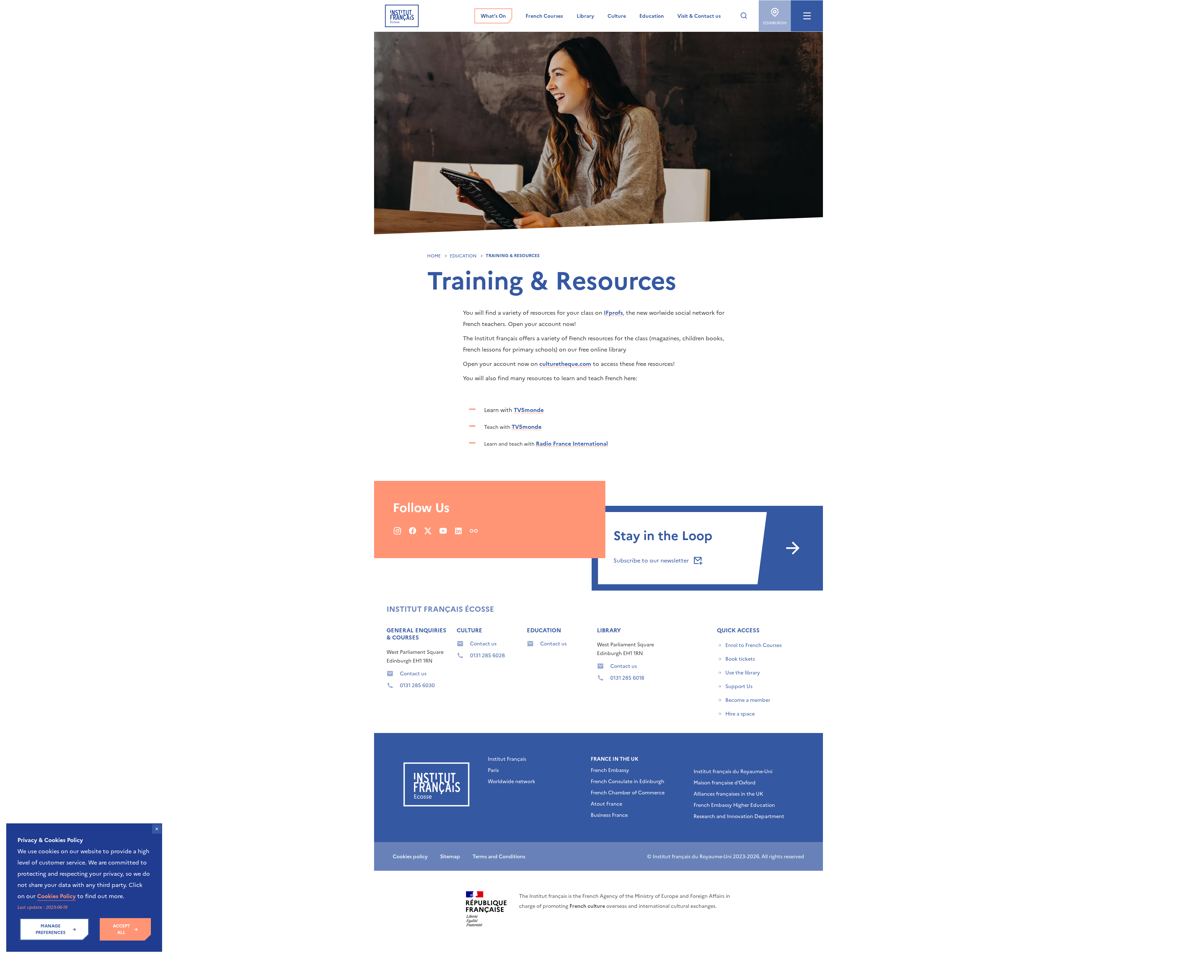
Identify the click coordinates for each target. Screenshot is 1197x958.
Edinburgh (774, 23)
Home (434, 256)
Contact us (413, 673)
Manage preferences (50, 929)
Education (464, 256)
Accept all (121, 929)
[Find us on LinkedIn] (458, 530)
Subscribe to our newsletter (651, 560)
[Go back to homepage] (401, 16)
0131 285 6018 (627, 677)
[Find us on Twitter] (427, 530)
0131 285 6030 (417, 685)
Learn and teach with (510, 444)
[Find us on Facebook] (412, 530)
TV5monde (529, 410)
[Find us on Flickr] (473, 530)
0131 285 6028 (487, 655)
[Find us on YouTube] (443, 530)
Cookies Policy (56, 896)
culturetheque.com (565, 364)
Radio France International (572, 443)
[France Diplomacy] (486, 909)
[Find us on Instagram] (397, 530)
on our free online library (592, 349)
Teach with (498, 427)
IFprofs (613, 313)
